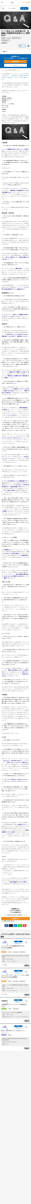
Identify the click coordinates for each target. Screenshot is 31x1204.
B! (15, 925)
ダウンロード (25, 8)
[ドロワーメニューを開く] (2, 2)
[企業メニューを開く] (4, 942)
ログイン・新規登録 (26, 2)
